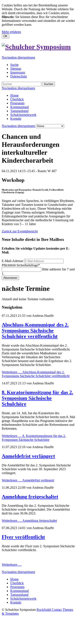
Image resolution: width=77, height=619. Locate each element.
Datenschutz (18, 76)
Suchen (48, 84)
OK (5, 36)
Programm (17, 103)
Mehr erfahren (11, 32)
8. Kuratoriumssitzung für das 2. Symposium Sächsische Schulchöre (37, 398)
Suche (14, 65)
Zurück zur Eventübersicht (20, 231)
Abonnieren (10, 277)
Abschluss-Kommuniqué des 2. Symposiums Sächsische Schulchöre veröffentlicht (35, 330)
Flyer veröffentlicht (23, 537)
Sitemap (15, 68)
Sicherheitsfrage (21, 265)
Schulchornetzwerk (23, 115)
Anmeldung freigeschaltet (30, 496)
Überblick (17, 99)
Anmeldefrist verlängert (28, 456)
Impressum (17, 72)
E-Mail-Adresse (12, 261)
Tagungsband (19, 111)
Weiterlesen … (36, 374)
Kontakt (15, 118)
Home (14, 95)
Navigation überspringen (18, 57)
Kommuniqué (19, 107)
